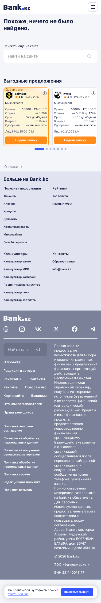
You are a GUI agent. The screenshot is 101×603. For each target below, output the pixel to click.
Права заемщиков (18, 412)
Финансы (10, 196)
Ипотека (10, 203)
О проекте (12, 362)
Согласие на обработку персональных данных (21, 440)
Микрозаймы (13, 234)
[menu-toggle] (92, 7)
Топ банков (60, 196)
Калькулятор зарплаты (20, 300)
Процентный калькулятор (22, 284)
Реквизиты (12, 379)
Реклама (11, 387)
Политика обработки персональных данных (21, 464)
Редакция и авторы (19, 370)
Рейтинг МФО (62, 203)
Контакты (37, 379)
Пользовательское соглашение (18, 428)
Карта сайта (14, 396)
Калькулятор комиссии (20, 277)
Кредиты (10, 211)
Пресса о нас (36, 387)
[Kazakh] (81, 6)
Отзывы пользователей (23, 404)
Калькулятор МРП (16, 269)
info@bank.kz (61, 269)
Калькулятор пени (16, 292)
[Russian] (75, 6)
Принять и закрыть (77, 592)
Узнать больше (18, 594)
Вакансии (39, 396)
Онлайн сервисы (15, 242)
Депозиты (11, 219)
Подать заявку (26, 140)
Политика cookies (17, 474)
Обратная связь (63, 261)
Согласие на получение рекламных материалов (22, 452)
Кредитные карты (17, 226)
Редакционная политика (22, 482)
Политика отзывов (18, 490)
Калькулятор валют (17, 261)
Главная (13, 166)
